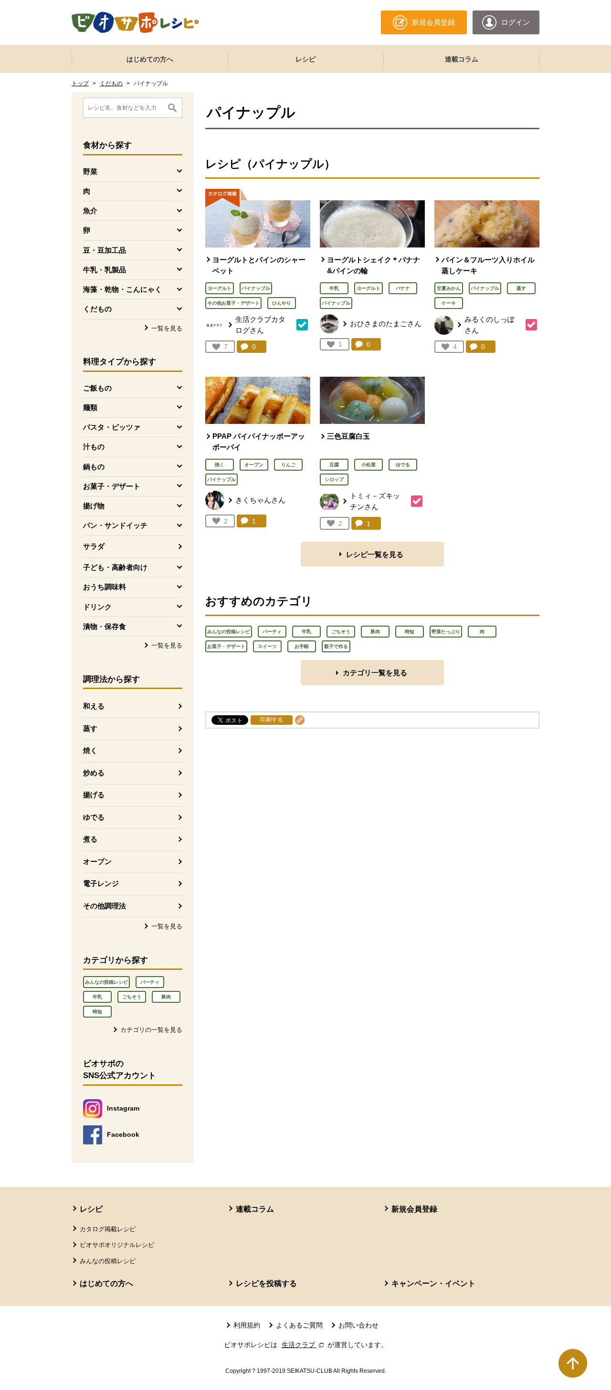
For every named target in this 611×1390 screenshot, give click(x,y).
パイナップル (256, 288)
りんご (288, 464)
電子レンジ (101, 883)
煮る (90, 839)
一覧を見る (166, 328)
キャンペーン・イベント (433, 1283)
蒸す (90, 728)
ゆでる (94, 817)
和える (94, 706)
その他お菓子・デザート (233, 303)
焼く (90, 750)
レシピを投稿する (266, 1283)
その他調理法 (104, 906)
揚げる (94, 795)
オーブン (97, 861)
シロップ (334, 479)
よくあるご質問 (299, 1325)
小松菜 (368, 464)
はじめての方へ (149, 59)
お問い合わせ (358, 1325)
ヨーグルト (220, 288)
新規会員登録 (414, 1209)
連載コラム (461, 59)
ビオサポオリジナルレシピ (117, 1244)
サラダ (94, 546)
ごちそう (131, 996)
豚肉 (166, 996)
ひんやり (281, 303)
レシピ (305, 59)
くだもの (111, 83)
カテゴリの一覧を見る (151, 1029)
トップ (80, 83)
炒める (94, 773)
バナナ (403, 288)
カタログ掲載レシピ (108, 1229)
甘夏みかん (449, 288)
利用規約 (246, 1325)
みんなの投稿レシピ (106, 982)
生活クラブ (304, 1345)
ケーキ (449, 303)
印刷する (271, 719)
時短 (97, 1011)
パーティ (149, 982)
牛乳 (97, 996)
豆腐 (334, 464)
